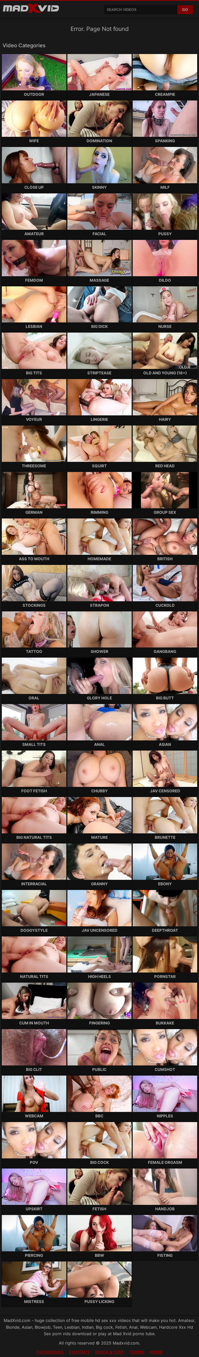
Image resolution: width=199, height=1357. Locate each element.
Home (156, 1352)
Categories (50, 1352)
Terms (136, 1352)
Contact (79, 1352)
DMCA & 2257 (109, 1352)
